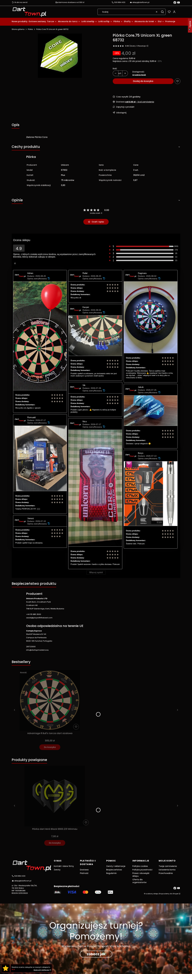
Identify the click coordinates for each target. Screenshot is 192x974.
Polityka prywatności (142, 869)
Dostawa (84, 869)
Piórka (30, 29)
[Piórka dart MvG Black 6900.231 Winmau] (55, 796)
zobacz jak (96, 954)
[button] (162, 11)
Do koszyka (50, 747)
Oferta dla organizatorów (139, 881)
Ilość (115, 68)
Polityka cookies (140, 866)
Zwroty (57, 869)
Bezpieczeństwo (114, 869)
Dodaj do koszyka (143, 81)
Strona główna (18, 29)
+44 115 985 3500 (33, 614)
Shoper (175, 894)
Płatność (84, 873)
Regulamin (111, 873)
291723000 (31, 646)
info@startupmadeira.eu (37, 650)
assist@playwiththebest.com (39, 617)
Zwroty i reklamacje (115, 866)
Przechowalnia (166, 873)
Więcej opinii (96, 572)
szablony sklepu (152, 894)
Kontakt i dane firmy (64, 866)
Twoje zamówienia (168, 866)
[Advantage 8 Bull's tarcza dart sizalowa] (50, 700)
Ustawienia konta (167, 869)
